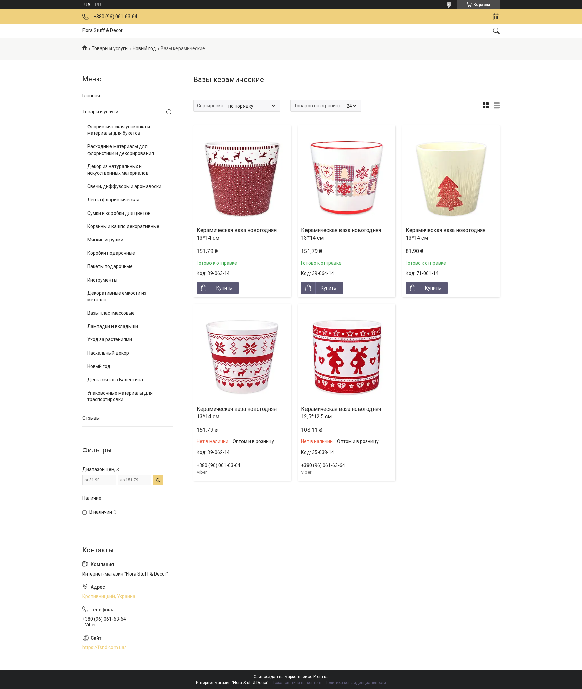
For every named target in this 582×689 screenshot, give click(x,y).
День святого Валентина (115, 379)
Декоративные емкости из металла (117, 296)
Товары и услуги (110, 48)
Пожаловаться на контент (297, 682)
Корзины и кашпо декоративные (123, 226)
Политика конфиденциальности (355, 682)
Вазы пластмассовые (111, 313)
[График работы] (496, 16)
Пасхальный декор (108, 353)
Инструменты (102, 280)
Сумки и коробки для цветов (119, 213)
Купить (224, 288)
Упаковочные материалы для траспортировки (120, 396)
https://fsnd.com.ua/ (104, 647)
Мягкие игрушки (105, 239)
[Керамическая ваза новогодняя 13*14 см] (242, 174)
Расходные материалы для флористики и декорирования (120, 150)
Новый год (144, 48)
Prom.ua (321, 676)
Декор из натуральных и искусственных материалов (118, 170)
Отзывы (91, 418)
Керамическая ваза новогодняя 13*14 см (237, 234)
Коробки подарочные (111, 253)
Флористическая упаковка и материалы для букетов (118, 130)
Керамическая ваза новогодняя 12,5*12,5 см (341, 413)
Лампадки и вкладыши (112, 326)
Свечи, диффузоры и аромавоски (124, 186)
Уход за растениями (109, 339)
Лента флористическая (113, 199)
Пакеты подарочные (110, 266)
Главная (91, 95)
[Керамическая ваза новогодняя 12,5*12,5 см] (346, 353)
